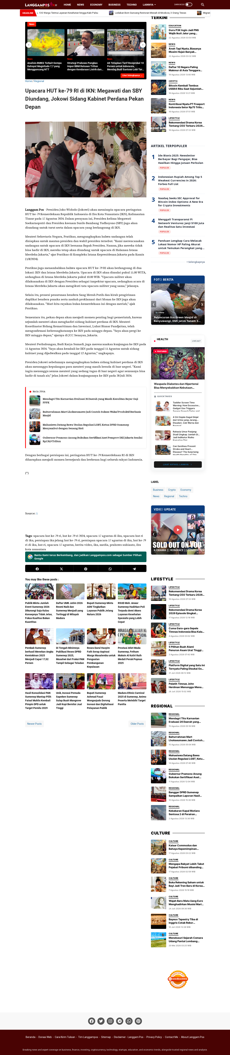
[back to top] (222, 1047)
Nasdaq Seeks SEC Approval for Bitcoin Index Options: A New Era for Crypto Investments (180, 201)
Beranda (30, 1037)
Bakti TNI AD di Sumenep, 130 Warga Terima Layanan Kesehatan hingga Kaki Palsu (177, 319)
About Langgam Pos (192, 1037)
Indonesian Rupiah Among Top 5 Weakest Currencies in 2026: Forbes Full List (180, 180)
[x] (61, 568)
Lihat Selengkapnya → (132, 75)
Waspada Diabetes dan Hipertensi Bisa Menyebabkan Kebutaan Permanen (176, 387)
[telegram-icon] (119, 1021)
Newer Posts (34, 723)
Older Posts (137, 723)
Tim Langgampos (88, 1037)
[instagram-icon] (110, 1021)
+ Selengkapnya (196, 262)
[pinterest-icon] (138, 1021)
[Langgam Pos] (41, 4)
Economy (96, 4)
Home (67, 4)
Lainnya (148, 4)
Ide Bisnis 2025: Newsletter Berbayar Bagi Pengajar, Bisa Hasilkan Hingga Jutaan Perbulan (180, 159)
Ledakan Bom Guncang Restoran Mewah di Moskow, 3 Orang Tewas (134, 12)
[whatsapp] (110, 568)
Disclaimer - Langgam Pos (128, 1037)
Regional (169, 496)
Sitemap (106, 1037)
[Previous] (29, 45)
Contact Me (171, 1037)
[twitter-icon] (101, 1021)
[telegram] (134, 568)
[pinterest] (86, 568)
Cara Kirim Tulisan (65, 1037)
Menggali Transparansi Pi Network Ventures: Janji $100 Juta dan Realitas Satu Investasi (181, 222)
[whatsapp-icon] (129, 1021)
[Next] (143, 45)
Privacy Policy (154, 1037)
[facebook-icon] (91, 1021)
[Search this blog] (203, 5)
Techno (132, 4)
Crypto (172, 489)
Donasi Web (45, 1037)
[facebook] (37, 568)
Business (115, 4)
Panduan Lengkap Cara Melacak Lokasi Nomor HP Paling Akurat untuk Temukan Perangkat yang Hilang (180, 244)
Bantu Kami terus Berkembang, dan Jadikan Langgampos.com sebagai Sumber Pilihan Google (88, 556)
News (80, 4)
